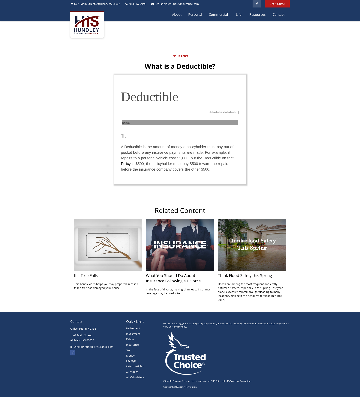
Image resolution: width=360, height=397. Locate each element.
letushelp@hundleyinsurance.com (177, 4)
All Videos (132, 372)
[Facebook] (257, 3)
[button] (177, 14)
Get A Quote (277, 4)
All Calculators (135, 377)
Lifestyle (131, 361)
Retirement (133, 328)
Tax (128, 350)
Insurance (132, 344)
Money (130, 355)
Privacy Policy (179, 326)
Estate (130, 339)
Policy (126, 164)
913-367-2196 (137, 4)
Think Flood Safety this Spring (245, 275)
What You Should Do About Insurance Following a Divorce (173, 278)
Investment (133, 334)
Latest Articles (135, 366)
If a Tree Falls (86, 275)
